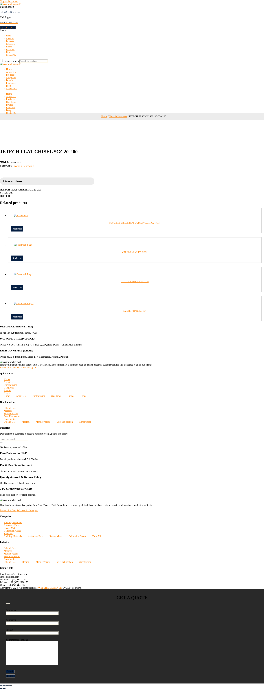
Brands (9, 47)
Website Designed (50, 587)
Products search (11, 61)
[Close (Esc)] (10, 685)
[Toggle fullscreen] (4, 685)
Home (8, 36)
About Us (10, 38)
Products (10, 41)
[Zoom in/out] (1, 685)
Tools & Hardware (118, 116)
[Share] (7, 685)
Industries (10, 49)
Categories (10, 44)
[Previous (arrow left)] (1, 688)
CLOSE (10, 676)
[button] (8, 27)
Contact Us (11, 55)
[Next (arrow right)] (4, 688)
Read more (17, 229)
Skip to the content (9, 1)
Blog (8, 52)
